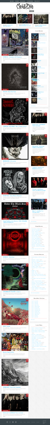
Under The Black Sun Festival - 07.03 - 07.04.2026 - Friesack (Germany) (15, 221)
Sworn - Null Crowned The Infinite (37, 263)
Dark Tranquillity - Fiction (36, 235)
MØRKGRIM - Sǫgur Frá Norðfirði (12, 387)
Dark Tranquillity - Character (36, 242)
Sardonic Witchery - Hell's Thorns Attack (38, 257)
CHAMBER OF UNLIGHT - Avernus (12, 291)
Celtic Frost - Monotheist (36, 230)
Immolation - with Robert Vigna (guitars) (38, 125)
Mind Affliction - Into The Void (36, 338)
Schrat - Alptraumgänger (36, 238)
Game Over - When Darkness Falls (37, 274)
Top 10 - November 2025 (36, 310)
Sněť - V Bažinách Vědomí (36, 265)
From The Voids (40, 49)
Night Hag (39, 66)
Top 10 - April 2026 (35, 303)
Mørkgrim (39, 85)
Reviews (23, 1)
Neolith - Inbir (34, 271)
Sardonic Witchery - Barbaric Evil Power (38, 330)
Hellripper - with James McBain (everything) (38, 146)
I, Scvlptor (39, 61)
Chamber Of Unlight (40, 73)
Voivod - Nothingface (35, 234)
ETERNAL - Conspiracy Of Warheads (12, 57)
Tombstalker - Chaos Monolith (37, 283)
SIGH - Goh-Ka (6, 326)
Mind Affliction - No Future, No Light (38, 337)
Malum (38, 47)
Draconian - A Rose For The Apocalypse (38, 246)
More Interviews (33, 221)
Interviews (30, 1)
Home (12, 1)
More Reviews (33, 105)
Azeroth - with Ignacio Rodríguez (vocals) (38, 168)
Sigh (38, 79)
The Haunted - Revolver (36, 243)
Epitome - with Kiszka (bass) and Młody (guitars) (39, 189)
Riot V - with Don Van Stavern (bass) (37, 211)
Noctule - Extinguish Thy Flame (37, 287)
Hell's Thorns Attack (40, 55)
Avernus (38, 74)
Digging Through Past (8, 352)
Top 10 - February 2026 (36, 306)
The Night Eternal (40, 91)
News (17, 1)
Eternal (38, 41)
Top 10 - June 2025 (35, 316)
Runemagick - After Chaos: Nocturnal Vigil (38, 278)
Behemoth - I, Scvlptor (35, 259)
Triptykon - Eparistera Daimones (37, 232)
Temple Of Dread (42, 34)
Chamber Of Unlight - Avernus (37, 342)
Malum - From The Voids (36, 329)
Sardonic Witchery (40, 54)
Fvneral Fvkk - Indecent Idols (36, 343)
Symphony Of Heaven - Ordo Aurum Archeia (39, 346)
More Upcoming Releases (35, 292)
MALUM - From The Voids (9, 91)
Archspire (39, 98)
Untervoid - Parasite (35, 236)
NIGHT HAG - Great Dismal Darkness (12, 195)
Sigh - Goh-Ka (34, 262)
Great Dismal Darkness (41, 67)
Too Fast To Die (39, 99)
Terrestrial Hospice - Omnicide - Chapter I (38, 267)
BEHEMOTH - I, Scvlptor (9, 161)
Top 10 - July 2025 (35, 315)
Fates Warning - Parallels (36, 228)
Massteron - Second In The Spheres (38, 282)
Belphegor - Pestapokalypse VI (37, 244)
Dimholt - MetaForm (35, 231)
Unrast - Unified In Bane (36, 240)
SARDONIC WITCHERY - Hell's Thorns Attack (15, 126)
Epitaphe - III (34, 270)
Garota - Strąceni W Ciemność (37, 280)
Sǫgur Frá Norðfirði (40, 86)
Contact (38, 1)
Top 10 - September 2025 (36, 312)
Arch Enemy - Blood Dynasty (36, 239)
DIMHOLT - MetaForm (8, 257)
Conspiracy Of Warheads (41, 42)
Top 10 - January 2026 (35, 307)
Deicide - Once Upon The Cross (37, 248)
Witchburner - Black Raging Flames (37, 261)
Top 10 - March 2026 (35, 305)
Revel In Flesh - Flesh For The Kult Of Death (39, 275)
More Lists (32, 319)
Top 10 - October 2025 (35, 311)
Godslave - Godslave (35, 266)
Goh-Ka (38, 80)
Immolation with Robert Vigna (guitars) (13, 412)
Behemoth (39, 60)
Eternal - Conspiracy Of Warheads (37, 327)
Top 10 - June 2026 (35, 301)
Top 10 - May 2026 (35, 302)
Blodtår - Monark (34, 272)
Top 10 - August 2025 (35, 314)
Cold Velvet (39, 93)
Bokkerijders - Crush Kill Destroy (37, 348)
